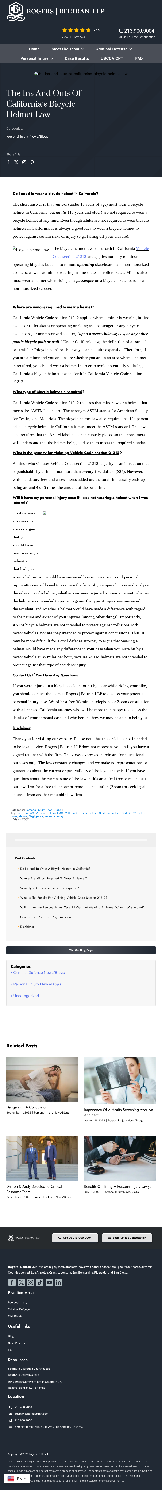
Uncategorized (26, 995)
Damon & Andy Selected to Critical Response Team (34, 1189)
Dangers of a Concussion (26, 1107)
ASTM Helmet (68, 813)
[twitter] (16, 162)
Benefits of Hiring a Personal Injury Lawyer (118, 1186)
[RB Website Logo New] (55, 3)
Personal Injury (54, 816)
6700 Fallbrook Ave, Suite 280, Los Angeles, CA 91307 (49, 1426)
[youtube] (49, 1282)
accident (23, 813)
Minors (23, 816)
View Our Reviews (73, 37)
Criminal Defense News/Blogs (39, 972)
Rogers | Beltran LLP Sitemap (26, 1387)
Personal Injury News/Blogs (27, 136)
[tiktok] (39, 1282)
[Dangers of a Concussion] (42, 1079)
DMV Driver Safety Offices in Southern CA (35, 1381)
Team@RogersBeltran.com (31, 1413)
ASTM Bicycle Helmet (44, 813)
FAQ (11, 1350)
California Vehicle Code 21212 (117, 813)
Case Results (16, 1343)
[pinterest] (32, 162)
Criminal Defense (19, 1309)
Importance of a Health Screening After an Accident (118, 1112)
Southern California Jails (23, 1374)
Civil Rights (15, 1316)
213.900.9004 (139, 31)
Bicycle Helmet (88, 813)
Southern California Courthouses (29, 1368)
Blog (11, 1336)
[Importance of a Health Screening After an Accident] (120, 1080)
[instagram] (24, 162)
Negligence (36, 816)
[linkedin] (58, 1282)
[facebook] (8, 162)
